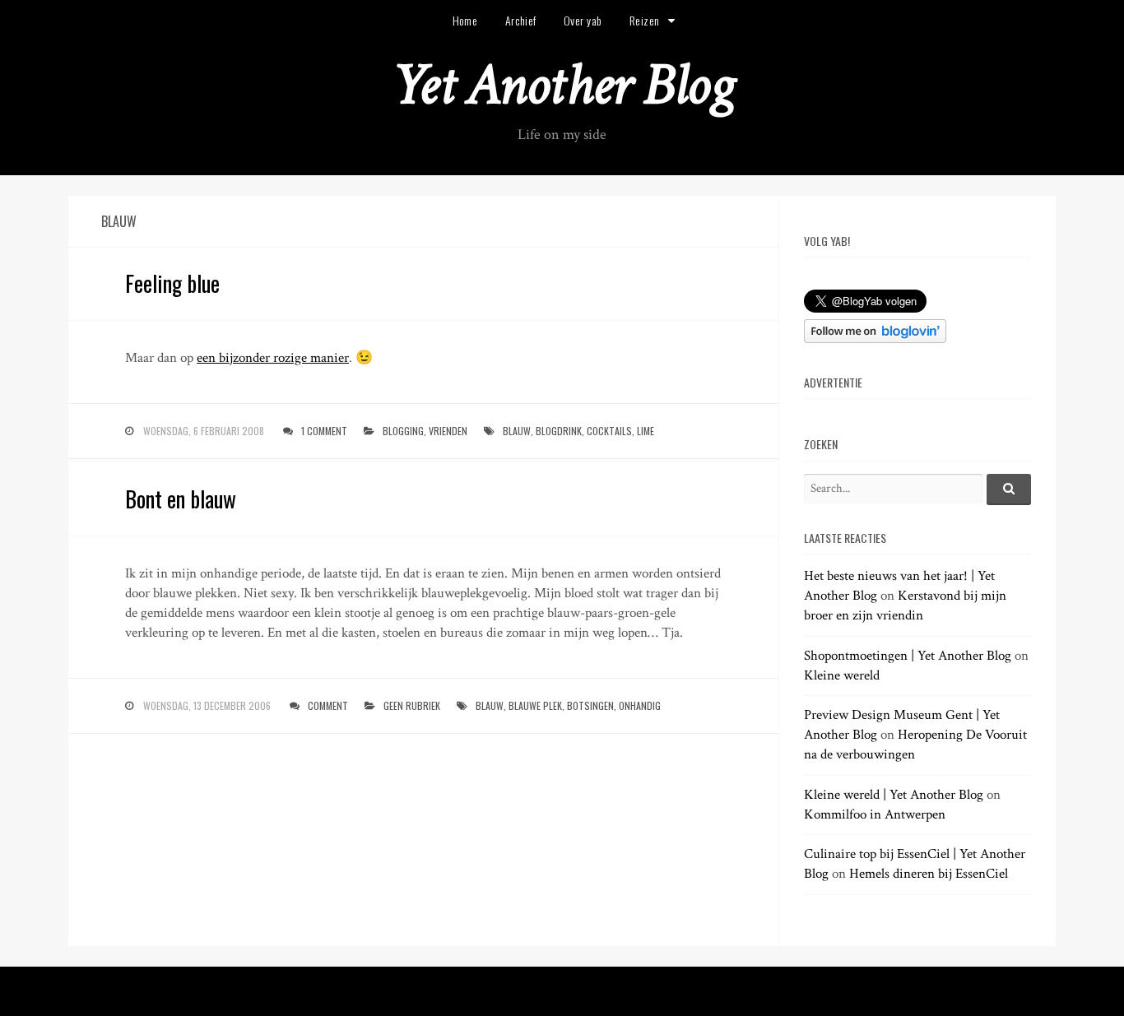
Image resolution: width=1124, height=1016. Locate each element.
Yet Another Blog (562, 85)
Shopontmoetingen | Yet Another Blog (907, 656)
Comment (328, 705)
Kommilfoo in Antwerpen (874, 814)
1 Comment (324, 431)
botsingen (590, 705)
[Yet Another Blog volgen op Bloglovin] (875, 339)
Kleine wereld (842, 675)
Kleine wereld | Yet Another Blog (893, 795)
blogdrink (559, 431)
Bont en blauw (180, 498)
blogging (403, 431)
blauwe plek (535, 705)
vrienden (448, 431)
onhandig (640, 705)
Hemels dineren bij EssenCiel (928, 874)
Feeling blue (172, 283)
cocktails (609, 431)
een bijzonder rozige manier (273, 358)
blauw (517, 431)
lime (645, 431)
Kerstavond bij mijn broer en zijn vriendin (905, 605)
